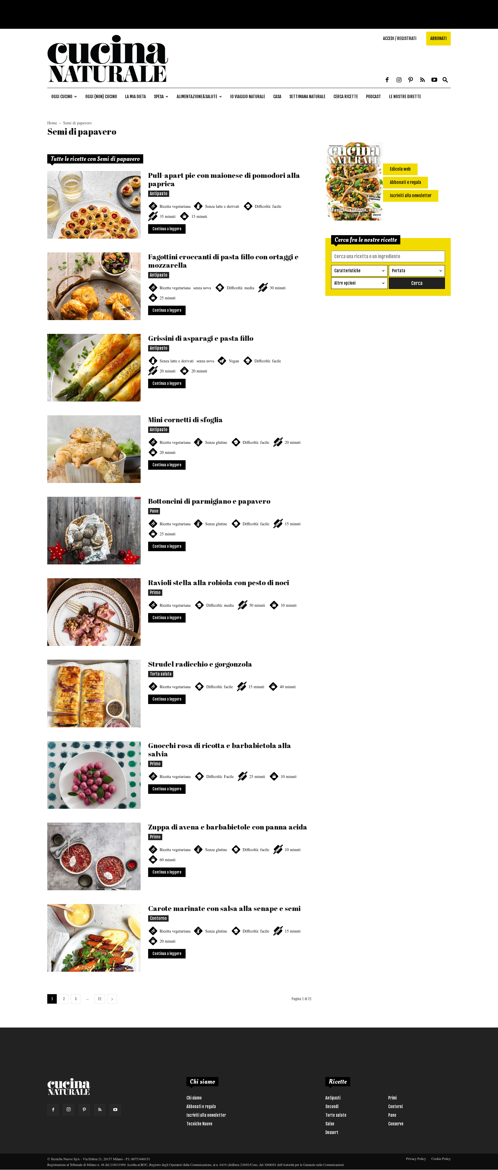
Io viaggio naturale (247, 96)
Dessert (331, 1132)
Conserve (395, 1123)
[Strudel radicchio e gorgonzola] (94, 693)
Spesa (159, 96)
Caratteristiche (347, 270)
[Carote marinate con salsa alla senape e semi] (94, 938)
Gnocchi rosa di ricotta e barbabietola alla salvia (219, 749)
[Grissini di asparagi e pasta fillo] (94, 368)
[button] (445, 80)
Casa (277, 96)
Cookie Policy (441, 1158)
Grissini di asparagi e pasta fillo (200, 338)
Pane (154, 511)
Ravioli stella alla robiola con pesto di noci (218, 582)
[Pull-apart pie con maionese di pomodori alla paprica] (94, 205)
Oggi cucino (61, 96)
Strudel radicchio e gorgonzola (200, 664)
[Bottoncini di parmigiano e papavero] (94, 530)
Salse (329, 1123)
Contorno (158, 918)
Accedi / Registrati (399, 38)
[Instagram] (398, 80)
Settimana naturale (307, 96)
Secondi (331, 1106)
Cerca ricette (345, 96)
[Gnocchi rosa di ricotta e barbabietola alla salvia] (94, 775)
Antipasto (158, 193)
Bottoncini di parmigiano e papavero (209, 501)
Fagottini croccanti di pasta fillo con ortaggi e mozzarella (223, 261)
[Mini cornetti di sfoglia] (94, 449)
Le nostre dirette (405, 96)
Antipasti (332, 1097)
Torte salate (335, 1115)
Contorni (395, 1106)
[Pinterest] (410, 80)
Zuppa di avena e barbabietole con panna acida (227, 827)
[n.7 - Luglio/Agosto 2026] (354, 182)
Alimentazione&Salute (197, 96)
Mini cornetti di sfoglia (185, 419)
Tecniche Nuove (199, 1123)
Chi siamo (194, 1097)
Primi (392, 1097)
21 (99, 999)
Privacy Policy (416, 1158)
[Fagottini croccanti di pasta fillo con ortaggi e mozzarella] (94, 286)
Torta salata (160, 674)
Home (52, 122)
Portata (398, 270)
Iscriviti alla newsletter (206, 1115)
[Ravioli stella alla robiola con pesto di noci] (94, 612)
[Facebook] (387, 80)
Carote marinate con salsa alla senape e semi (224, 908)
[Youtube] (434, 80)
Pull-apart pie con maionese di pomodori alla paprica (224, 179)
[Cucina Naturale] (107, 84)
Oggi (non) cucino (101, 96)
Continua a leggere (166, 229)
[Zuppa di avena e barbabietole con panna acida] (94, 856)
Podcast (373, 96)
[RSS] (422, 80)
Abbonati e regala (201, 1106)
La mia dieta (135, 96)
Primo (155, 592)
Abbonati (438, 38)
